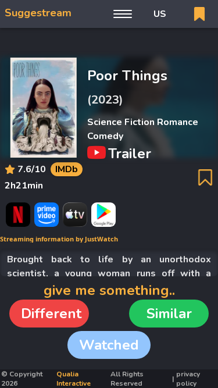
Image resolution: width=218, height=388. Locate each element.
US (159, 14)
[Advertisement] (109, 42)
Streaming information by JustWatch (59, 239)
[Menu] (122, 14)
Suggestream (38, 13)
